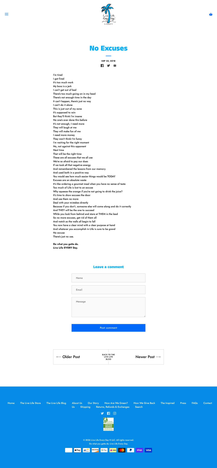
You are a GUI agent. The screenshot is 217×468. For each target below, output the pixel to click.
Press (183, 403)
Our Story (93, 403)
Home (11, 403)
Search (139, 407)
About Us (77, 403)
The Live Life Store (30, 403)
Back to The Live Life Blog (108, 357)
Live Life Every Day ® (101, 440)
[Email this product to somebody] (114, 65)
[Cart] (211, 14)
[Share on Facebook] (102, 65)
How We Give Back (144, 403)
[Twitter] (102, 413)
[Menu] (6, 15)
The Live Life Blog (56, 403)
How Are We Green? (116, 403)
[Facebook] (108, 413)
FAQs (195, 403)
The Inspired (167, 403)
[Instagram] (114, 413)
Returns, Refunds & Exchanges (112, 407)
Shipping (85, 407)
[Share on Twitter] (108, 65)
